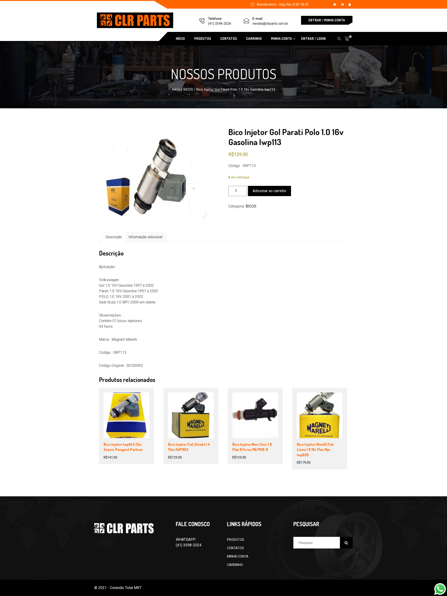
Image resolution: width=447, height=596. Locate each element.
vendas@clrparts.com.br (270, 23)
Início (176, 89)
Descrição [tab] (113, 237)
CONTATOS (228, 38)
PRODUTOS (202, 38)
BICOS (188, 89)
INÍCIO (180, 38)
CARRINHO (254, 38)
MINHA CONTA (237, 556)
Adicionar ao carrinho (269, 191)
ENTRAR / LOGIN (313, 38)
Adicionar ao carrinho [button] (131, 414)
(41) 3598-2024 (219, 23)
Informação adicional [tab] (145, 237)
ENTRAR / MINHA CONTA (326, 20)
